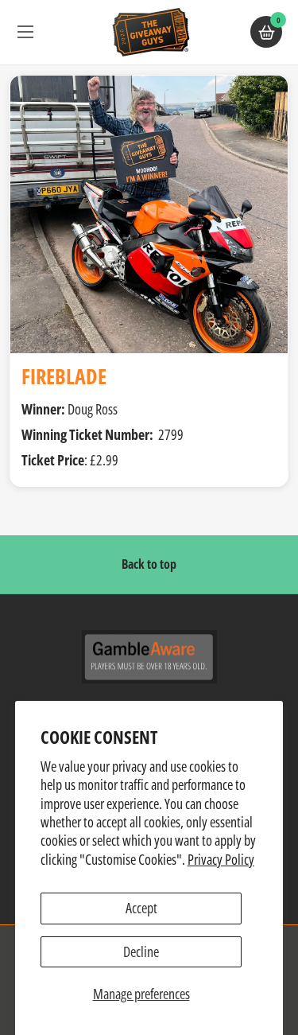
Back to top (149, 564)
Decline (141, 951)
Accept (141, 907)
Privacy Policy (221, 859)
